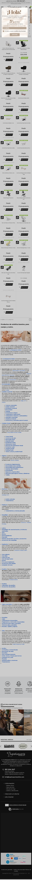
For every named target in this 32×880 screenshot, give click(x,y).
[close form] (30, 8)
